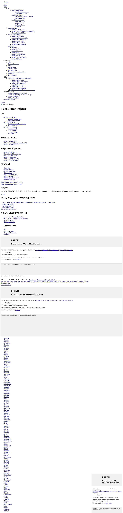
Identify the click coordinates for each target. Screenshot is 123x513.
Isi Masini (11, 46)
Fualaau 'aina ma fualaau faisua (17, 72)
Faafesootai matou (9, 99)
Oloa (5, 7)
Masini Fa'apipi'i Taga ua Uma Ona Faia (23, 31)
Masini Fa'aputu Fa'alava (19, 33)
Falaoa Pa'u (11, 73)
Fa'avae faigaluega (17, 59)
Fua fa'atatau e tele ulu (18, 20)
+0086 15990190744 (8, 206)
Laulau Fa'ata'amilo (17, 51)
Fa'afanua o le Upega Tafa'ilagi (46, 280)
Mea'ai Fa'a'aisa (12, 68)
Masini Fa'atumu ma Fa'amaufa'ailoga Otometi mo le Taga (71, 281)
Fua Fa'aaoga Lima (17, 15)
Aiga (5, 5)
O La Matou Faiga (13, 96)
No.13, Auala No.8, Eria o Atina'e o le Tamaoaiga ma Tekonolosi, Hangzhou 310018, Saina (29, 202)
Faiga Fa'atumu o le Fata (18, 42)
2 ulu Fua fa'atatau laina (22, 12)
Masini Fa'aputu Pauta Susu (25, 281)
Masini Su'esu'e (16, 49)
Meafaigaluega (12, 75)
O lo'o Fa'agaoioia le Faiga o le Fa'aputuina (20, 78)
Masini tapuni (15, 52)
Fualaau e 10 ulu (20, 21)
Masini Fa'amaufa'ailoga (18, 54)
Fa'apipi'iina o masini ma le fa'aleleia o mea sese (21, 90)
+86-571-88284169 (7, 204)
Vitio (5, 77)
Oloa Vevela (32, 280)
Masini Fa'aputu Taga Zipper (9, 281)
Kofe (9, 62)
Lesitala (3, 194)
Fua (9, 8)
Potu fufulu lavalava (13, 64)
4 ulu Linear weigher (21, 13)
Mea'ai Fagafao (12, 70)
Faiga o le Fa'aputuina (14, 34)
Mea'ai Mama (12, 67)
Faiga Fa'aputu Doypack (18, 39)
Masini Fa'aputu (12, 28)
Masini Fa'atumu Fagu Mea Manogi (44, 281)
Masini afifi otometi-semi (19, 44)
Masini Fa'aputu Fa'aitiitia (19, 57)
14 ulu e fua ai (19, 23)
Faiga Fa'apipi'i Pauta (18, 36)
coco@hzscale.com (7, 207)
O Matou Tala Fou (13, 98)
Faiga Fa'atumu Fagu (18, 41)
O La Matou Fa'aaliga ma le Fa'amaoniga (19, 94)
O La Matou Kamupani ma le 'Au (17, 93)
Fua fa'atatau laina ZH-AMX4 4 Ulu (11, 184)
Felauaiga (14, 47)
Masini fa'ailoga (16, 55)
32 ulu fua (18, 26)
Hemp (9, 65)
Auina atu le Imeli (6, 285)
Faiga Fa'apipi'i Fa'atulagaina (20, 38)
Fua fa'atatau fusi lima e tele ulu (24, 16)
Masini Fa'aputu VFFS (18, 29)
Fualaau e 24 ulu (20, 25)
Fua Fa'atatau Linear (17, 10)
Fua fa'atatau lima (20, 18)
